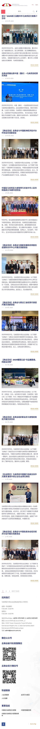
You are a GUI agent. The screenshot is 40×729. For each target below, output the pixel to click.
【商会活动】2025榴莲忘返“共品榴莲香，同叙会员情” (19, 360)
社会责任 (15, 500)
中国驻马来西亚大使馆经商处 (10, 714)
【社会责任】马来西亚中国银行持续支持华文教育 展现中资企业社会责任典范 (19, 475)
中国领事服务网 (26, 710)
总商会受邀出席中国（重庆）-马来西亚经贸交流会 (20, 74)
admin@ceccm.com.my (13, 630)
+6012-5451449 (32, 618)
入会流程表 (5, 695)
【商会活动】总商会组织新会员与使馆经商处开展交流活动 (19, 418)
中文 (33, 4)
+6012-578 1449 (18, 618)
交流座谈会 (7, 156)
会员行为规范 (25, 695)
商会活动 (7, 41)
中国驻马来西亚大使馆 (9, 710)
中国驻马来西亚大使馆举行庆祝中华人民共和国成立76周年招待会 (19, 189)
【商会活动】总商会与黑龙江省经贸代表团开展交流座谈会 (19, 303)
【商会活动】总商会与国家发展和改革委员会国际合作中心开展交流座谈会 (19, 246)
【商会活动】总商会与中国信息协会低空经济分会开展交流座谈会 (19, 532)
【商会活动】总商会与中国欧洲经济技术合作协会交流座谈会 (19, 131)
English (36, 4)
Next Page (15, 591)
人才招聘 (4, 698)
